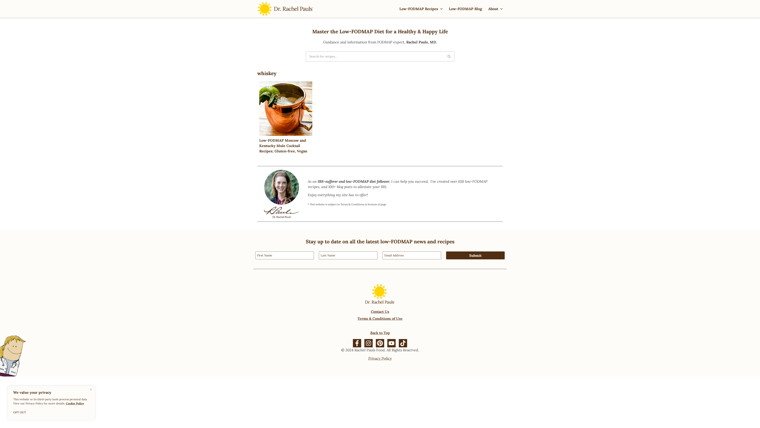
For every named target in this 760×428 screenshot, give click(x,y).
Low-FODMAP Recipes (418, 9)
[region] (51, 403)
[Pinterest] (380, 343)
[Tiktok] (403, 343)
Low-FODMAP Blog (465, 9)
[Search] (449, 56)
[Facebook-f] (357, 343)
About (493, 9)
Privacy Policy (380, 358)
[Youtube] (391, 343)
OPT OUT (19, 412)
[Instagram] (368, 343)
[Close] (90, 389)
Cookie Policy (75, 403)
